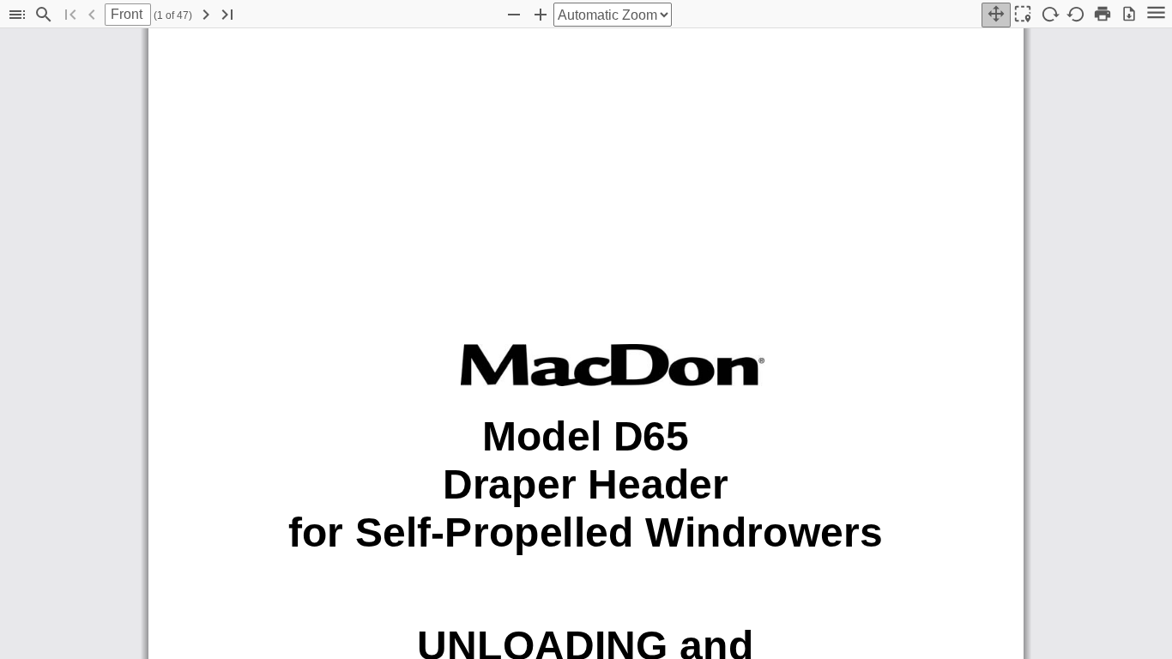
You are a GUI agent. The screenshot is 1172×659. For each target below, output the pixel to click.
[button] (17, 15)
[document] (586, 343)
